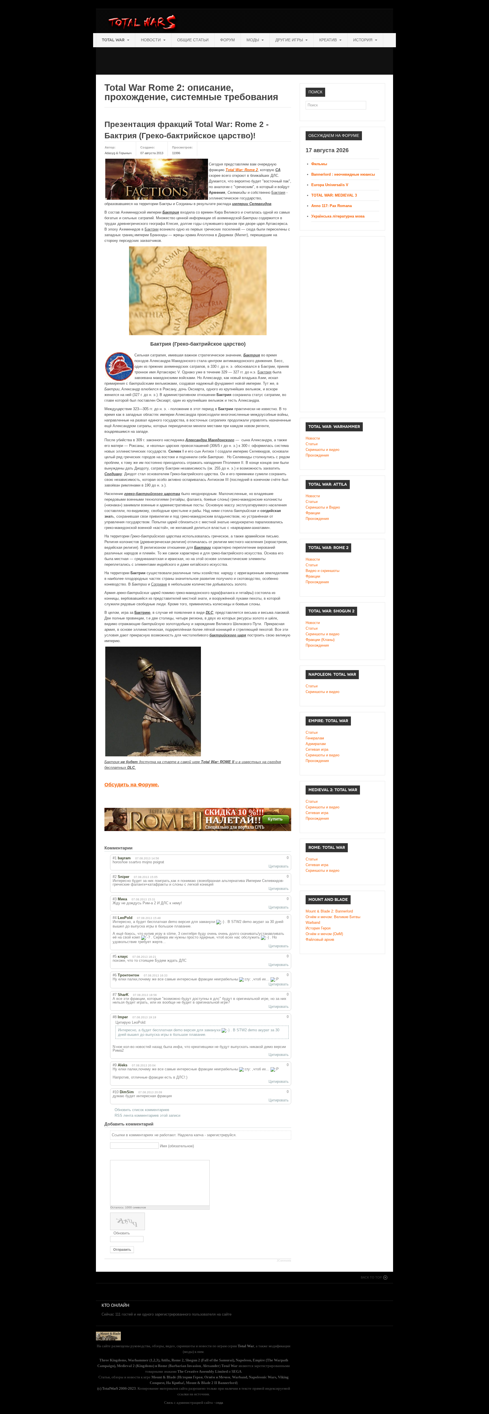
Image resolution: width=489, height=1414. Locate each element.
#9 (115, 1065)
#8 (115, 1017)
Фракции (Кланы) (320, 640)
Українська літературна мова (337, 216)
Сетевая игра (317, 749)
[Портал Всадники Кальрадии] (108, 1336)
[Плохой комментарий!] (274, 858)
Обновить (121, 1233)
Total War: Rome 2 (242, 170)
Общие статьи (193, 40)
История (363, 40)
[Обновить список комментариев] (142, 848)
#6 (115, 975)
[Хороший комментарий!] (269, 858)
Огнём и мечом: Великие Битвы (333, 917)
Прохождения (317, 455)
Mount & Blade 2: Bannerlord (329, 911)
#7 (115, 995)
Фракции (313, 513)
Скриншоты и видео (322, 449)
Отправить (122, 1250)
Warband (313, 922)
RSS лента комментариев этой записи (147, 1115)
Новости (151, 40)
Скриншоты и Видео (323, 507)
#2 (115, 877)
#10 (116, 1092)
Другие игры (289, 40)
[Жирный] (113, 1155)
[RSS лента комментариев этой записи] (137, 848)
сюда (219, 1402)
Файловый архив (320, 939)
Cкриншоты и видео (322, 634)
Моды (253, 40)
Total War (114, 40)
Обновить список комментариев (142, 1110)
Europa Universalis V (329, 185)
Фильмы (319, 164)
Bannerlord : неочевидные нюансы (343, 174)
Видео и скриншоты (322, 571)
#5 (115, 956)
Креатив (328, 40)
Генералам (315, 738)
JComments (284, 1260)
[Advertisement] (199, 60)
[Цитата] (120, 1155)
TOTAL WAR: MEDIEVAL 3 (334, 195)
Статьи (312, 444)
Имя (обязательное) (177, 1146)
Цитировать (279, 866)
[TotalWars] (143, 23)
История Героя (318, 928)
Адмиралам (316, 744)
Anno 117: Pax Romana (331, 206)
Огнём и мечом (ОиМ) (324, 934)
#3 (115, 899)
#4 (115, 918)
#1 (115, 858)
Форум (227, 40)
